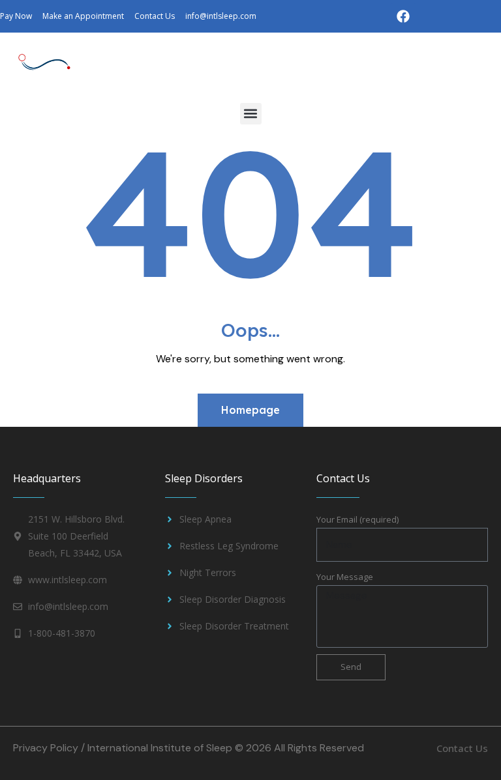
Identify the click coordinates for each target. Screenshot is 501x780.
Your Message (344, 577)
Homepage (250, 409)
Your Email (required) (357, 519)
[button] (251, 113)
